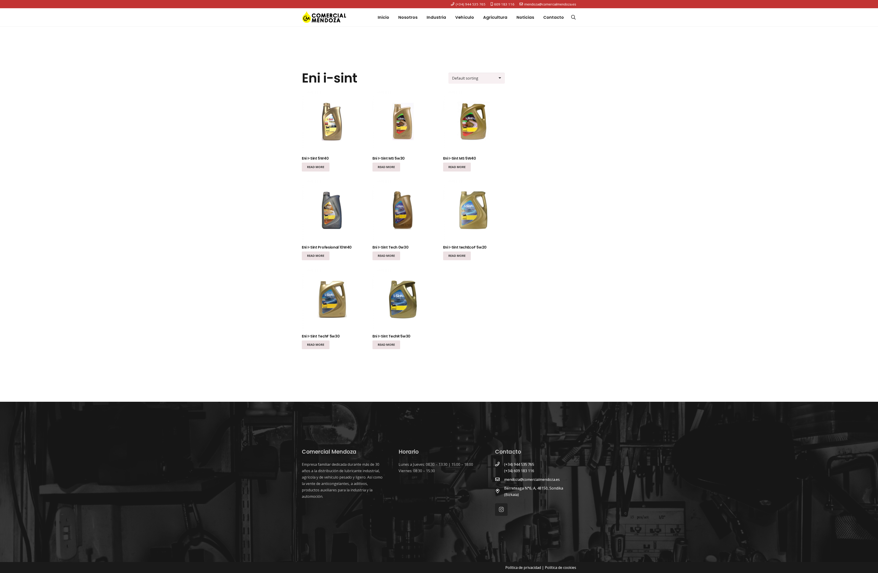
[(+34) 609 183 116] (499, 471)
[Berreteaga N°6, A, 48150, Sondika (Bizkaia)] (499, 491)
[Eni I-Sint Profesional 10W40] (333, 211)
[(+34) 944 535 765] (499, 464)
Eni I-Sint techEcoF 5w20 (465, 247)
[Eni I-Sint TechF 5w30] (333, 300)
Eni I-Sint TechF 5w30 (321, 336)
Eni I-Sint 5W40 (315, 158)
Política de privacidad (523, 567)
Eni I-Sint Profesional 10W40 (327, 247)
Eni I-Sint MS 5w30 (388, 158)
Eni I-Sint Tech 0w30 (390, 247)
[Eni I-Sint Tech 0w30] (403, 211)
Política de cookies (560, 567)
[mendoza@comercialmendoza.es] (499, 479)
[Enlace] (324, 17)
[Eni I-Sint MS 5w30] (403, 122)
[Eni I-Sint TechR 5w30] (403, 300)
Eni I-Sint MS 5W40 (459, 158)
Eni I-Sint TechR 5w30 (391, 336)
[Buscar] (573, 17)
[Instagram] (501, 509)
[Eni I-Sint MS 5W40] (474, 122)
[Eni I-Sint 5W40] (333, 122)
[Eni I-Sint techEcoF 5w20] (474, 211)
